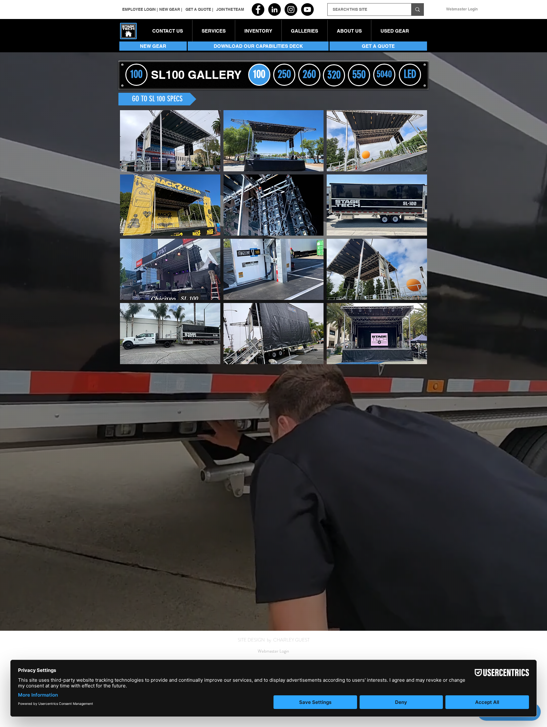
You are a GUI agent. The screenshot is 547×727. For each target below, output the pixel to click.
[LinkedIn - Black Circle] (274, 9)
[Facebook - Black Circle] (258, 9)
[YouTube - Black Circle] (307, 9)
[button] (258, 31)
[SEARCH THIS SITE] (417, 9)
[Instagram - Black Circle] (291, 9)
